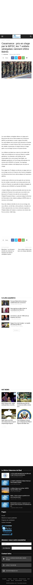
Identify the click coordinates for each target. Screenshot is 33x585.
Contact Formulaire (6, 522)
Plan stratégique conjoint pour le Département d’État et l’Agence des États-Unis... (24, 422)
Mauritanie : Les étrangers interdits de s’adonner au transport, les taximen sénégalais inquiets (8, 252)
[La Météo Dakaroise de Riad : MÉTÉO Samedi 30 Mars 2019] (5, 490)
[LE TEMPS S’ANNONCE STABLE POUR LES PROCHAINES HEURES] (5, 482)
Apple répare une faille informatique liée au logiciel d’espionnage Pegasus (9, 422)
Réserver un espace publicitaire (9, 518)
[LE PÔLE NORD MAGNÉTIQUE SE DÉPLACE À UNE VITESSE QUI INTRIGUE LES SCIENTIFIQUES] (5, 475)
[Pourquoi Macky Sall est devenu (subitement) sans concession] (5, 303)
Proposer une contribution (8, 520)
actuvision (5, 54)
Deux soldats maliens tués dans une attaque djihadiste (24, 250)
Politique (10, 578)
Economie (15, 578)
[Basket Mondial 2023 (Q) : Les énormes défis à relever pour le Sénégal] (24, 397)
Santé (28, 578)
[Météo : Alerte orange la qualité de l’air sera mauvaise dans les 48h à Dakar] (5, 497)
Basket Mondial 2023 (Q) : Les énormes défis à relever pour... (24, 405)
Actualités (8, 40)
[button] (31, 36)
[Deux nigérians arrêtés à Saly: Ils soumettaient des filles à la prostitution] (5, 310)
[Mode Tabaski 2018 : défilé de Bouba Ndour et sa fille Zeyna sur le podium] (9, 397)
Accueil (3, 40)
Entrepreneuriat (22, 578)
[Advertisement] (16, 17)
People (8, 580)
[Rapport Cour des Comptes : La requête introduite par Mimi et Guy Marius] (5, 325)
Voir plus (16, 330)
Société (25, 580)
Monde (3, 418)
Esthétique (4, 401)
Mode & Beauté (18, 580)
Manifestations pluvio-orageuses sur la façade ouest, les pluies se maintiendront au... (20, 504)
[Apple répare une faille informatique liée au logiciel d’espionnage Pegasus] (9, 414)
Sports (19, 401)
